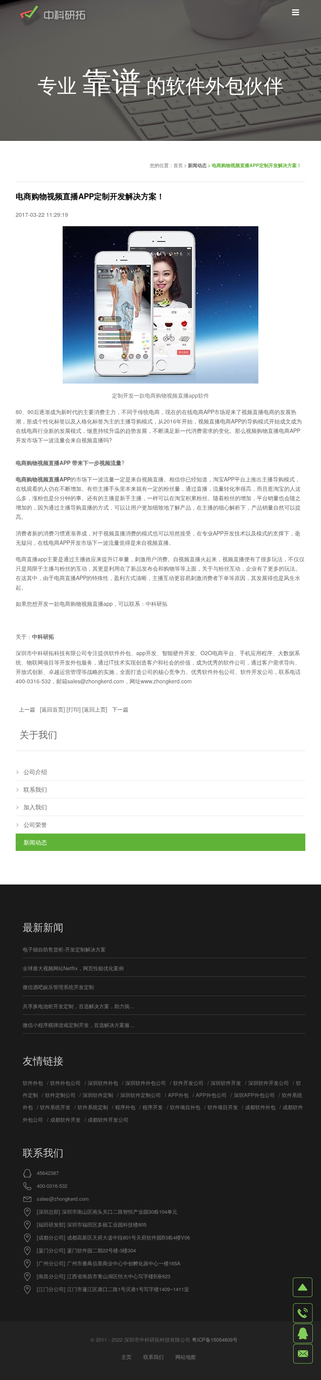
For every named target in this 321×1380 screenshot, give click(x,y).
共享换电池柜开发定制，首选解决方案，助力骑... (78, 1006)
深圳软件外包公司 (145, 1082)
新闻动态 (197, 165)
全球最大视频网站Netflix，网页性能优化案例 (73, 968)
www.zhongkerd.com (166, 681)
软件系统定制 (93, 1107)
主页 (126, 1356)
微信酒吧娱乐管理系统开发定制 (58, 987)
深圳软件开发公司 (268, 1082)
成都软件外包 (260, 1107)
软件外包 (33, 1082)
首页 (178, 165)
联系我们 (35, 789)
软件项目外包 (185, 1107)
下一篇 (120, 709)
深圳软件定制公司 (140, 1095)
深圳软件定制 (98, 1095)
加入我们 (35, 807)
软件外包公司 (65, 1082)
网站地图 (185, 1356)
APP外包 (178, 1095)
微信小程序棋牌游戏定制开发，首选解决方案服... (78, 1025)
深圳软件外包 (103, 1082)
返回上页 (95, 709)
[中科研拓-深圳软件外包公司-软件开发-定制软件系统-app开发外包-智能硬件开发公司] (53, 16)
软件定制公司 (60, 1095)
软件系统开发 (55, 1107)
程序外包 (125, 1107)
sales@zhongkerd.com (63, 1198)
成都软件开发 (65, 1119)
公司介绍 (35, 771)
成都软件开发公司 (108, 1119)
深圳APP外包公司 (254, 1095)
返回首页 (52, 709)
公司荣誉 (35, 824)
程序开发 (152, 1107)
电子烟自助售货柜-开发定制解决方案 (64, 949)
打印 (73, 709)
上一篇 (27, 709)
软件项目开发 (222, 1107)
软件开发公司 (188, 1082)
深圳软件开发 (226, 1082)
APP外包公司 (211, 1095)
